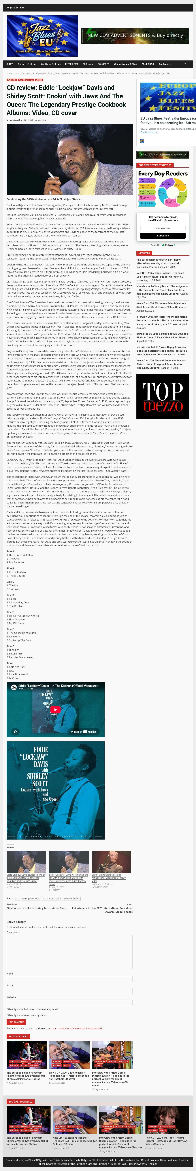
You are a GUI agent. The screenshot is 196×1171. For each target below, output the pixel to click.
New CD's (53, 898)
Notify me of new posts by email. (28, 1015)
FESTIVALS (25, 1062)
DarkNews (135, 1163)
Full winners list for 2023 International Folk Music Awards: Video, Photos (102, 908)
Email (10, 985)
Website (11, 997)
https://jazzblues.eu (31, 898)
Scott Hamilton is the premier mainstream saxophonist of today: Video (109, 877)
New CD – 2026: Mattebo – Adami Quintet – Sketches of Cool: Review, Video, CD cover (167, 1120)
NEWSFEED (14, 1065)
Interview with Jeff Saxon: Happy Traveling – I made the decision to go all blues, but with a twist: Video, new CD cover (162, 351)
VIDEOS (39, 80)
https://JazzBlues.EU (16, 120)
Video (77, 898)
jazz (45, 898)
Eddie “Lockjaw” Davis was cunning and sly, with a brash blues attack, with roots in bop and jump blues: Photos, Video (68, 879)
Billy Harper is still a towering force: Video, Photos (37, 906)
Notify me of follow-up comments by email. (33, 1009)
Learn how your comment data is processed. (77, 1028)
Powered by (155, 245)
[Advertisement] (135, 35)
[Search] (186, 64)
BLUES (10, 64)
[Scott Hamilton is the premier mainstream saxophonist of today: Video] (111, 862)
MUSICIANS (148, 64)
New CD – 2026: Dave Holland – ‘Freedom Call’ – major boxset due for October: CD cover (69, 1055)
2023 (17, 898)
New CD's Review (26, 80)
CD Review (88, 64)
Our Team (163, 64)
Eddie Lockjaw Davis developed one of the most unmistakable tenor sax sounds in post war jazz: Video (26, 877)
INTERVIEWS (71, 64)
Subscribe (163, 235)
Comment (13, 932)
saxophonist (66, 898)
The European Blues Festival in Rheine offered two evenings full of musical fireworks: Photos (27, 1055)
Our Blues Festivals (51, 64)
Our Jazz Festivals (27, 64)
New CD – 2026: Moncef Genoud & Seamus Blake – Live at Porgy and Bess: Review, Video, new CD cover (161, 364)
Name (10, 973)
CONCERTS (103, 64)
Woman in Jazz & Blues (125, 64)
